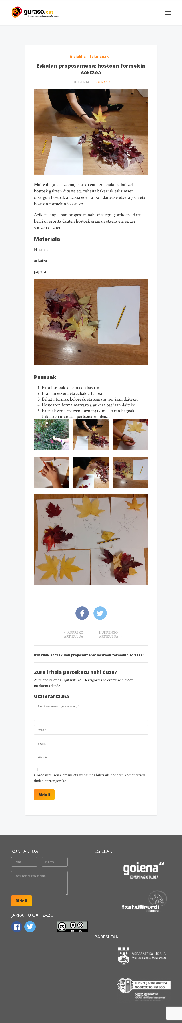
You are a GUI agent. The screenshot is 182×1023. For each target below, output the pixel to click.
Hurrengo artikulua (109, 634)
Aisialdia (78, 56)
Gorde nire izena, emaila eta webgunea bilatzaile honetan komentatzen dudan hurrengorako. (89, 777)
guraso (103, 82)
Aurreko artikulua (73, 634)
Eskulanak (99, 56)
